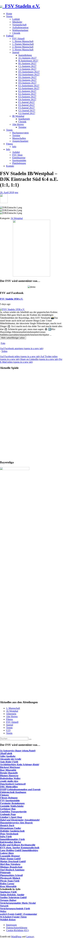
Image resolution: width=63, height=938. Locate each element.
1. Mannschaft (13, 708)
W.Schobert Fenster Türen (13, 917)
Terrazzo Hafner (8, 900)
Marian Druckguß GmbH (13, 861)
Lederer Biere (7, 853)
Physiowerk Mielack (10, 878)
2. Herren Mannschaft (22, 47)
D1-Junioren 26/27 (27, 77)
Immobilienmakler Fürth (12, 839)
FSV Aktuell (18, 38)
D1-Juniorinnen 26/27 (29, 71)
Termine (22, 127)
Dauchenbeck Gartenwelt (13, 784)
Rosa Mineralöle (8, 886)
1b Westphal (17, 218)
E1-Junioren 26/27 (27, 91)
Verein (9, 16)
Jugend (15, 52)
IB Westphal (18, 116)
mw (16, 192)
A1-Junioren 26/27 (27, 58)
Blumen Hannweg (9, 775)
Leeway (30, 936)
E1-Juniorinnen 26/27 (28, 85)
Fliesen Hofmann (9, 797)
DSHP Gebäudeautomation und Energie (20, 789)
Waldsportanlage (20, 30)
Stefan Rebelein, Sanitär (12, 894)
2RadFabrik (6, 753)
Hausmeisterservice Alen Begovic (16, 822)
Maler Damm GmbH (10, 858)
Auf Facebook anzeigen (21, 348)
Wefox (3, 911)
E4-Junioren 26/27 (27, 99)
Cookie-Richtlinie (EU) (17, 930)
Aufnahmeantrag (20, 27)
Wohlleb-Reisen (8, 919)
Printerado (5, 872)
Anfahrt (16, 152)
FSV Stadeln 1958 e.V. (11, 299)
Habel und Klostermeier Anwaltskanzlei (19, 820)
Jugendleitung (25, 55)
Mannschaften (19, 138)
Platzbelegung (19, 163)
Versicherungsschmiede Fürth (15, 908)
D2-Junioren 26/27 (27, 80)
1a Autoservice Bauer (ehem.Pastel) (17, 750)
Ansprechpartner (20, 141)
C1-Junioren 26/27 (27, 66)
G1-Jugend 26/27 (26, 110)
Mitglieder (17, 22)
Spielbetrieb (24, 119)
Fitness (9, 143)
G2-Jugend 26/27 (26, 113)
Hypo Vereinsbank (9, 833)
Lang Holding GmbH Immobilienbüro (19, 850)
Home (9, 13)
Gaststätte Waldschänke (12, 806)
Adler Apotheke (7, 756)
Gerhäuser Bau (8, 809)
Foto (3, 343)
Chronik (16, 33)
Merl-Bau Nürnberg (10, 864)
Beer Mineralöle (8, 770)
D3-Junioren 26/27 (27, 83)
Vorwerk (4, 905)
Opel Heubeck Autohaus (12, 869)
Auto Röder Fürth (9, 761)
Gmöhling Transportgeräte (13, 811)
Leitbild (16, 19)
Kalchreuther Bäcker (10, 842)
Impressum (11, 925)
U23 (8, 730)
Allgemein (11, 713)
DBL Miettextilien (9, 786)
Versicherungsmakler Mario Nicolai (18, 903)
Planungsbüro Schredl (11, 875)
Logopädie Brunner (10, 856)
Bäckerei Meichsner (10, 767)
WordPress (16, 936)
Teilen (4, 351)
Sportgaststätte (19, 160)
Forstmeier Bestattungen (12, 803)
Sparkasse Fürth (8, 892)
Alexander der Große (10, 759)
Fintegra (4, 795)
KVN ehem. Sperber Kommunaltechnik (19, 847)
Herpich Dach (7, 825)
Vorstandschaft (19, 24)
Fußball (9, 35)
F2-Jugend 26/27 (26, 105)
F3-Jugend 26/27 (26, 107)
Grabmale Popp (8, 814)
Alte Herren (18, 124)
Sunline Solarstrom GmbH (13, 897)
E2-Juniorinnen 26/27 (28, 88)
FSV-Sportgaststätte (10, 800)
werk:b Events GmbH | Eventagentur (18, 914)
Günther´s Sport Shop (11, 817)
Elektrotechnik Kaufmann (13, 792)
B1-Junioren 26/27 (27, 63)
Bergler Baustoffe (9, 773)
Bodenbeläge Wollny (10, 778)
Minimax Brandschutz (11, 867)
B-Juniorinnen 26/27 (28, 60)
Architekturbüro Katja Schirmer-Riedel (19, 764)
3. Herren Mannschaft (22, 49)
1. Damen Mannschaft (23, 44)
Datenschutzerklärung (16, 927)
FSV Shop (17, 155)
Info (14, 146)
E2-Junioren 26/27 (27, 94)
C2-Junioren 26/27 (27, 69)
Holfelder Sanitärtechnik (12, 831)
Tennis (9, 130)
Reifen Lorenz (7, 883)
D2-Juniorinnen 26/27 (29, 74)
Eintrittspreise (18, 157)
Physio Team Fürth (9, 881)
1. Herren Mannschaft (22, 41)
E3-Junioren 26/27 (27, 96)
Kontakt (10, 166)
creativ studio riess (9, 781)
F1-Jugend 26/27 (26, 102)
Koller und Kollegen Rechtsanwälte (17, 845)
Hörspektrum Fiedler (10, 828)
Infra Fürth (6, 836)
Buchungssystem (20, 132)
